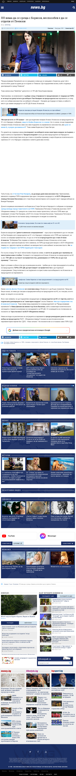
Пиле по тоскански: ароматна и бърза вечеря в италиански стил (37, 737)
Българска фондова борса (46, 1)
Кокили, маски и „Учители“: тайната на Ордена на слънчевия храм (13, 518)
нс (20, 342)
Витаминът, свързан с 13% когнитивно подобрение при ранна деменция (37, 726)
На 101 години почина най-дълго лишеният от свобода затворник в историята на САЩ (63, 608)
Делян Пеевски (43, 342)
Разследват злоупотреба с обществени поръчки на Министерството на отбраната (18, 648)
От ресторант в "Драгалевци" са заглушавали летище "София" (62, 646)
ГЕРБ (22, 342)
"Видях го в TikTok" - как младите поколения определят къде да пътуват (37, 700)
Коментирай (67, 543)
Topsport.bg (28, 771)
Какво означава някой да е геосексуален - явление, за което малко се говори (61, 474)
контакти (49, 774)
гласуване (28, 342)
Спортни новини (30, 1)
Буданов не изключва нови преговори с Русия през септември (37, 404)
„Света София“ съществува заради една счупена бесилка (36, 518)
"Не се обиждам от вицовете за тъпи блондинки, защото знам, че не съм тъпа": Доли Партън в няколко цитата (38, 713)
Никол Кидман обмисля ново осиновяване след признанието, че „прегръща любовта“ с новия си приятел (38, 691)
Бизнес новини (16, 1)
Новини (9, 1)
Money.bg (11, 771)
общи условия (23, 774)
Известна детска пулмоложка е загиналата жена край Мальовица (63, 630)
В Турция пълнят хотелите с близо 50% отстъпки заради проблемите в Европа (10, 736)
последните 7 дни (48, 596)
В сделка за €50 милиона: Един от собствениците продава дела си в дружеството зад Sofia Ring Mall (61, 441)
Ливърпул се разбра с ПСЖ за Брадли (68, 695)
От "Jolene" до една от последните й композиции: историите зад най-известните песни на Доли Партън (37, 475)
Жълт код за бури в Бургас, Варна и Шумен (18, 616)
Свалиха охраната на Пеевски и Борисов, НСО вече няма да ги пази (62, 369)
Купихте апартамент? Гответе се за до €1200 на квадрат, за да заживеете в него (36, 440)
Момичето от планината (61, 566)
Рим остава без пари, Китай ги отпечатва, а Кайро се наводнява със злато (62, 518)
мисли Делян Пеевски (15, 289)
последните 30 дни (66, 596)
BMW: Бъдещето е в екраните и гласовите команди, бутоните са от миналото (11, 700)
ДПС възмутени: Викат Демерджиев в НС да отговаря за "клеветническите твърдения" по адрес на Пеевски (35, 372)
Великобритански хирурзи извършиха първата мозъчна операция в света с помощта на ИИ (17, 641)
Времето (3, 618)
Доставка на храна (38, 1)
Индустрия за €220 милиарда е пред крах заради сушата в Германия (13, 439)
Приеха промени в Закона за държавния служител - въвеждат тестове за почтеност (62, 623)
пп (49, 342)
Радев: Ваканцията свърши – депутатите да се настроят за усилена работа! (13, 404)
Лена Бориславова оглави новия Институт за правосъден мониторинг (12, 369)
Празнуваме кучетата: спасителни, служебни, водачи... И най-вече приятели (35, 569)
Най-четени (28, 623)
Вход (72, 1)
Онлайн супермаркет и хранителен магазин (25, 658)
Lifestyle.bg (19, 771)
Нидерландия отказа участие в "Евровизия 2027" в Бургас (62, 600)
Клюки (22, 1)
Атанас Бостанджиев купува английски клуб (62, 689)
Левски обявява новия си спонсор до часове (68, 723)
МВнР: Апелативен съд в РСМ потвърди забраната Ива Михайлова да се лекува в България (61, 639)
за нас (42, 774)
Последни (10, 623)
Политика (50, 28)
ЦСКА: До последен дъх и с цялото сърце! (69, 714)
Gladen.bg (36, 771)
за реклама (33, 774)
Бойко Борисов (14, 342)
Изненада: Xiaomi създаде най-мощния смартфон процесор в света (11, 690)
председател (35, 342)
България (6, 342)
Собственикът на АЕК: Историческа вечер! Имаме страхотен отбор (62, 705)
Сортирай (16, 543)
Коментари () (69, 28)
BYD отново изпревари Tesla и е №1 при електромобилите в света (11, 724)
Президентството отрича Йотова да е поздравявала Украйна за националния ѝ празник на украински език (62, 405)
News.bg (4, 771)
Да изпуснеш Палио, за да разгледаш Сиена (12, 567)
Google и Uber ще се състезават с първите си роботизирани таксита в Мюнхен (12, 712)
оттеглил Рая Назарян (21, 194)
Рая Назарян (65, 342)
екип (55, 774)
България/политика (9, 343)
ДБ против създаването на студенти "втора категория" (15, 634)
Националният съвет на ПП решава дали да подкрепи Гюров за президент (19, 627)
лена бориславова (56, 342)
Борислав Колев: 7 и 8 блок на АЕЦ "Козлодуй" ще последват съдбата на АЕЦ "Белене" (63, 616)
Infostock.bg (44, 771)
